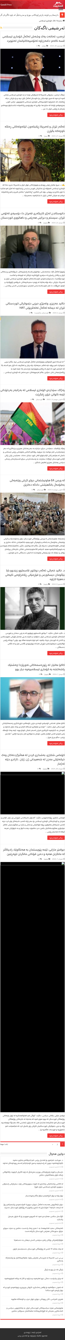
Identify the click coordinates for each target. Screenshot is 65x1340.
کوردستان (45, 313)
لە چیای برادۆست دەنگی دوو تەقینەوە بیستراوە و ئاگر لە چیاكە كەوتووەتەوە (33, 1278)
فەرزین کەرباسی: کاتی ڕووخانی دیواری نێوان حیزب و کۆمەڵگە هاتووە (37, 1299)
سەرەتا (60, 20)
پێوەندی (27, 1332)
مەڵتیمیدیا (37, 313)
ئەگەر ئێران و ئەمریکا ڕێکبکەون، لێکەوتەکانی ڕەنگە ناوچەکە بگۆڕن (35, 128)
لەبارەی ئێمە (36, 1332)
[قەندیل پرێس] (32, 5)
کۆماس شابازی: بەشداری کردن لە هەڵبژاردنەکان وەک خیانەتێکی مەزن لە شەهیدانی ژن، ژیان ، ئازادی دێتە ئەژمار (33, 759)
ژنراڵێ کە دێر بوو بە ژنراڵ (53, 1269)
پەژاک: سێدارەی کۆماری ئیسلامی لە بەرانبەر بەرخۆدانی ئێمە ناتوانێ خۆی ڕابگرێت (32, 392)
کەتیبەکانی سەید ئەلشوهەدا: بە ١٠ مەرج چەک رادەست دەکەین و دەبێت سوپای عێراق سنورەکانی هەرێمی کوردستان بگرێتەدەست (33, 1230)
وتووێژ (45, 223)
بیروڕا (46, 136)
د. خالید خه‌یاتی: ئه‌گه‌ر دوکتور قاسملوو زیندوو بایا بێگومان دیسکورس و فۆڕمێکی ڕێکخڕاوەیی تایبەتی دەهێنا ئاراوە (35, 574)
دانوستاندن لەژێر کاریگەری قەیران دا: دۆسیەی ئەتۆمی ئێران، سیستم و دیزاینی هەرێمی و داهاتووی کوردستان (33, 215)
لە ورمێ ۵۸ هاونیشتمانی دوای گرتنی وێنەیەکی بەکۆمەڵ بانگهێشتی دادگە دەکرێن (37, 482)
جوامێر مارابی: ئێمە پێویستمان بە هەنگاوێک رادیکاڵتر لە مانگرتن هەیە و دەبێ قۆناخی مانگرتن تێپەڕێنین (34, 851)
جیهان (44, 46)
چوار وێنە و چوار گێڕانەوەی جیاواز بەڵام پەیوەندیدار (44, 1195)
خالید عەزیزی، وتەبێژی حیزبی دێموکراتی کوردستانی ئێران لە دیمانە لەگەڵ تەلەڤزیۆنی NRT (35, 305)
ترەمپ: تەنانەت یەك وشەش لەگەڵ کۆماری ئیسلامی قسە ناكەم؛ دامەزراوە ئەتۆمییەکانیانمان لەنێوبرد (33, 38)
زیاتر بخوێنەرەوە (56, 115)
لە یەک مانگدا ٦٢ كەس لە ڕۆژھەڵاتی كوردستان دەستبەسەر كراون (38, 1249)
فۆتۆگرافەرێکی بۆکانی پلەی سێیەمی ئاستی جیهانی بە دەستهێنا (38, 1240)
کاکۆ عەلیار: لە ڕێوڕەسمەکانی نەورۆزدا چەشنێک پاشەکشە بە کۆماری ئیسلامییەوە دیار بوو (36, 667)
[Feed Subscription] (1, 28)
